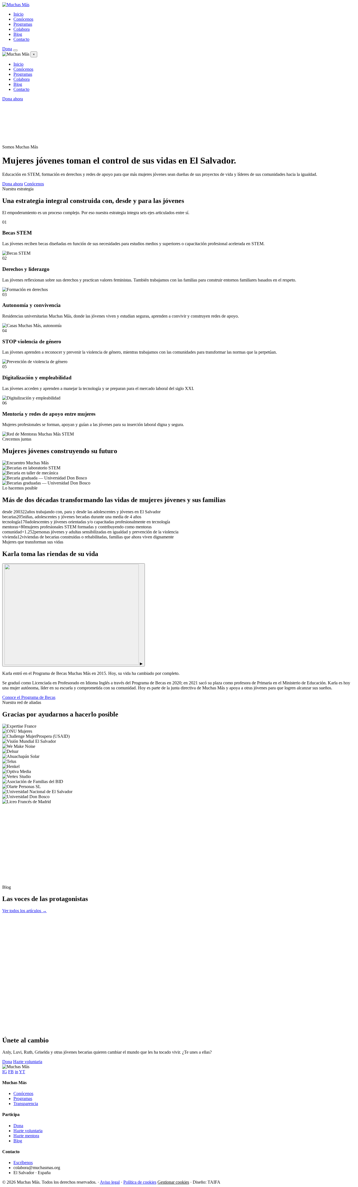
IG (4, 1071)
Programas (22, 24)
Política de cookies (139, 1182)
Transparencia (25, 1103)
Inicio (18, 14)
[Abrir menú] (15, 50)
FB (11, 1071)
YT (22, 1071)
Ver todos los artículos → (24, 910)
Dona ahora (12, 98)
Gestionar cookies (173, 1182)
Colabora (21, 29)
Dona (7, 48)
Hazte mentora (26, 1135)
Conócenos (23, 19)
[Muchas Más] (15, 4)
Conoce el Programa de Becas (28, 697)
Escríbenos (23, 1162)
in (16, 1071)
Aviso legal (110, 1182)
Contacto (21, 39)
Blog (17, 34)
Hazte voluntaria (27, 1061)
